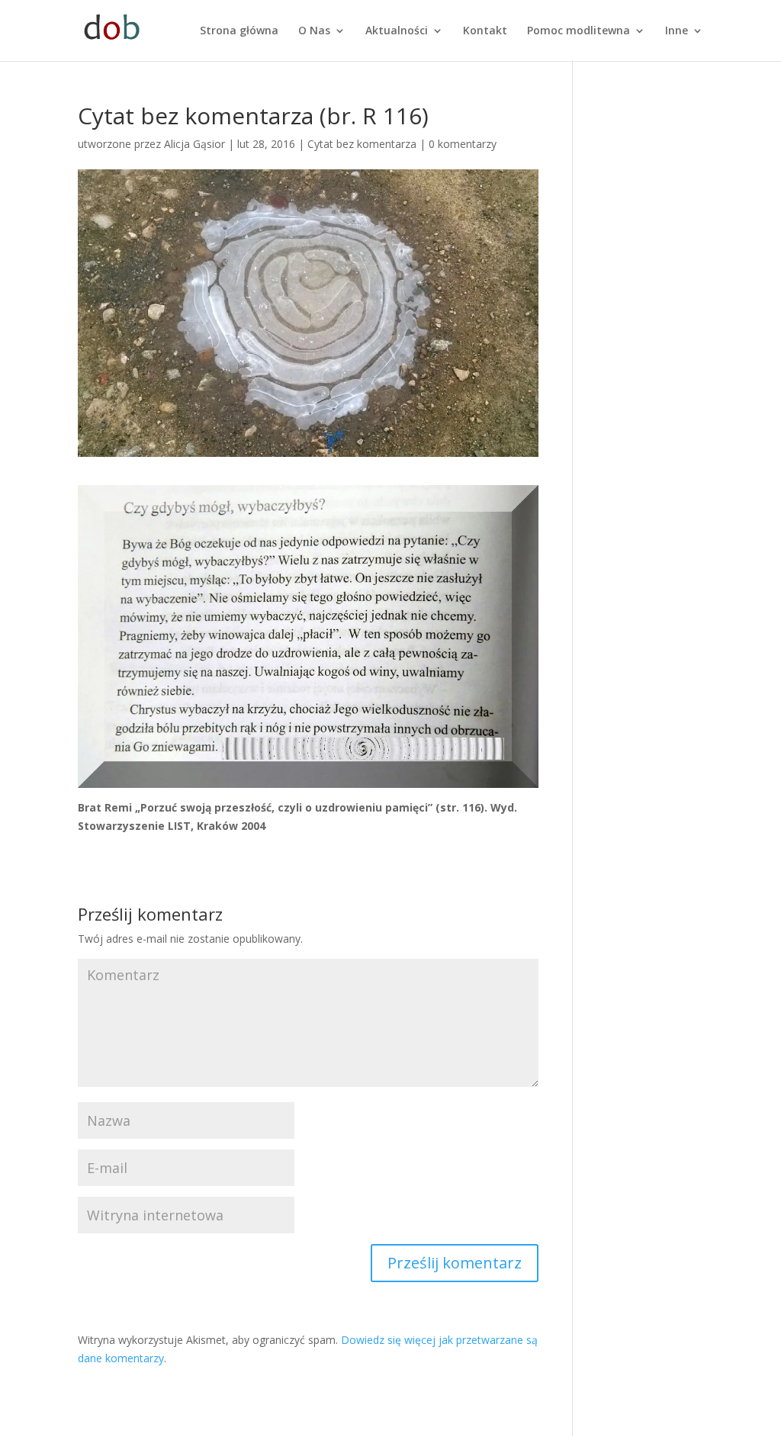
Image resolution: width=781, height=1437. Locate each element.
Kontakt (485, 31)
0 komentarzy (463, 144)
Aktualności (396, 31)
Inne (676, 31)
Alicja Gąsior (194, 144)
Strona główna (239, 31)
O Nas (314, 31)
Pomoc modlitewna (578, 31)
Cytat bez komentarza (361, 144)
